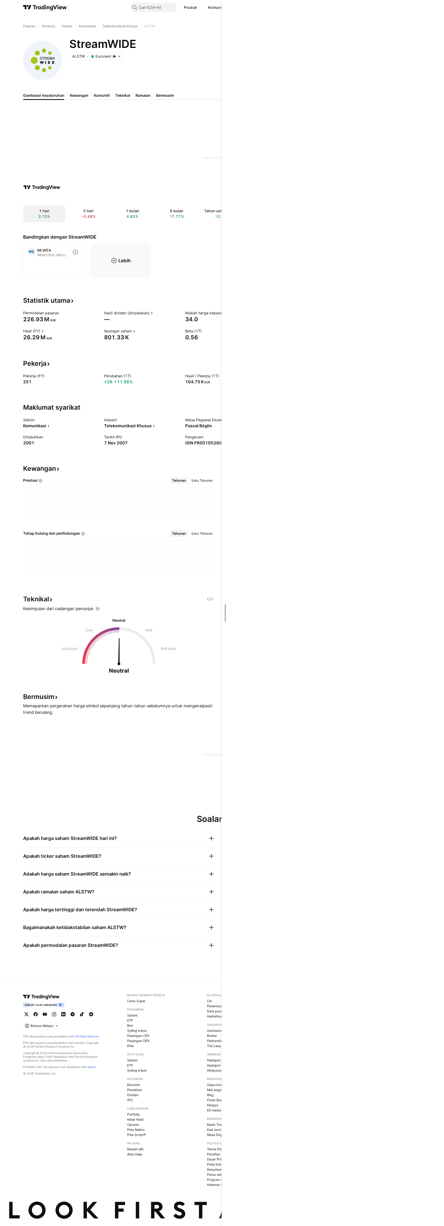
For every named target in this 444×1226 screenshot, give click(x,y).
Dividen (133, 1095)
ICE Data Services (87, 1036)
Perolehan (134, 1090)
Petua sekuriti (217, 1174)
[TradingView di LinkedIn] (63, 1014)
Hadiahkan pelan (219, 1016)
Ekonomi (133, 1085)
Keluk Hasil (135, 1119)
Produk (190, 7)
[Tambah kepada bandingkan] (75, 252)
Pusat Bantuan (218, 1100)
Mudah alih (135, 1149)
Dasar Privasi (217, 1159)
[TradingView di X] (26, 1014)
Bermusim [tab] (165, 95)
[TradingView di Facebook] (35, 1014)
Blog (210, 1095)
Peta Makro (136, 1130)
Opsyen (133, 1124)
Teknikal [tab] (122, 95)
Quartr (92, 1067)
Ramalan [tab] (143, 95)
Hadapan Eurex (218, 1065)
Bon (130, 1025)
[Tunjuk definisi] (62, 313)
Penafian (213, 1154)
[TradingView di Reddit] (91, 1014)
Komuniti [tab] (102, 95)
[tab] (179, 480)
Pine (130, 1046)
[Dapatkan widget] (210, 599)
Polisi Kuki (214, 1164)
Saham (132, 1015)
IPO (130, 1100)
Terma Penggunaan (222, 1149)
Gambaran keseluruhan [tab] (43, 95)
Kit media (214, 1110)
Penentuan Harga (220, 1006)
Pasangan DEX (138, 1041)
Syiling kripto (137, 1031)
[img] (114, 56)
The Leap (214, 1046)
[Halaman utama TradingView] (41, 996)
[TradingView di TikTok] (82, 1014)
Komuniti (216, 7)
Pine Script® (136, 1135)
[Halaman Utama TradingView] (45, 7)
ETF (130, 1020)
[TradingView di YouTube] (45, 1014)
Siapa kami (215, 1085)
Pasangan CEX (138, 1036)
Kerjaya (212, 1105)
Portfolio (133, 1114)
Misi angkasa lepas (221, 1090)
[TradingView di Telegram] (72, 1014)
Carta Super (136, 1001)
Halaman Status (219, 1185)
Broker (212, 1036)
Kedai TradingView (221, 1124)
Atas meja (134, 1154)
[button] (200, 7)
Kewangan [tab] (79, 95)
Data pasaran (217, 1011)
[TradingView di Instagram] (54, 1014)
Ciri (209, 1001)
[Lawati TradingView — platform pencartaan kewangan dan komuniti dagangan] (42, 187)
